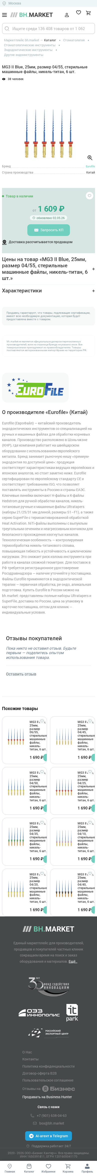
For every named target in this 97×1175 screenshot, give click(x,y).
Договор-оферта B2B (39, 1073)
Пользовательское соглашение (47, 1080)
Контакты (30, 1059)
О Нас (27, 1052)
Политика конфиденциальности (48, 1066)
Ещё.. (73, 961)
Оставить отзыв (21, 674)
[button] (10, 120)
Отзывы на (31, 1088)
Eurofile (90, 166)
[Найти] (6, 28)
